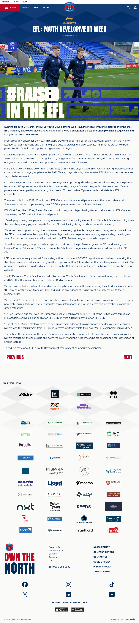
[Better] (25, 434)
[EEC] (113, 445)
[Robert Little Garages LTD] (25, 518)
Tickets (5, 2)
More (46, 7)
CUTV (25, 2)
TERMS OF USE (101, 572)
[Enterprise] (84, 394)
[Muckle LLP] (54, 494)
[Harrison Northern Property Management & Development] (113, 457)
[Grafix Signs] (84, 457)
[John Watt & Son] (84, 471)
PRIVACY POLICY (102, 567)
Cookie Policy (102, 562)
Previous (15, 357)
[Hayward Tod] (25, 470)
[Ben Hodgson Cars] (113, 423)
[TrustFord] (84, 530)
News (25, 8)
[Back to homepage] (69, 7)
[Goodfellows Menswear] (25, 457)
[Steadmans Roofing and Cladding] (54, 518)
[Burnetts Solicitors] (25, 445)
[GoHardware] (54, 457)
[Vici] (113, 530)
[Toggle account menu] (135, 7)
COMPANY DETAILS (104, 552)
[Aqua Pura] (25, 423)
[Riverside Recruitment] (113, 506)
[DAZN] (54, 394)
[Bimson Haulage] (54, 434)
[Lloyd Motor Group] (54, 483)
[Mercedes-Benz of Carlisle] (25, 494)
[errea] (113, 394)
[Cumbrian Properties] (84, 446)
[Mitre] (25, 394)
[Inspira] (54, 471)
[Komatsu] (25, 483)
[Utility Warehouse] (84, 406)
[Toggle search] (128, 7)
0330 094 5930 (59, 567)
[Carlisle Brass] (54, 446)
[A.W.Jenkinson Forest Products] (84, 423)
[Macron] (84, 483)
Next (128, 357)
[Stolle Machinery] (84, 518)
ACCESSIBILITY (101, 547)
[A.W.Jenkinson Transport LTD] (54, 423)
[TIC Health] (54, 406)
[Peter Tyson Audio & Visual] (54, 506)
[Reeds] (84, 506)
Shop (16, 2)
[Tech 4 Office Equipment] (25, 530)
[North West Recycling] (84, 494)
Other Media (130, 619)
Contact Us (100, 557)
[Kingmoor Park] (113, 470)
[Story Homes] (113, 518)
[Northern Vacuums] (113, 494)
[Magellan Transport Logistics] (113, 483)
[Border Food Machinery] (84, 434)
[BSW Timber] (113, 434)
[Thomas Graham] (54, 530)
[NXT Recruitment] (25, 506)
